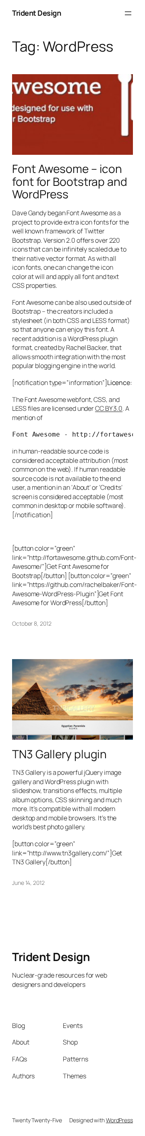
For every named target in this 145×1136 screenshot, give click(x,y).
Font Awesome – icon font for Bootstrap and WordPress (69, 181)
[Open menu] (128, 13)
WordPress (119, 1120)
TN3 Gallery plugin (59, 754)
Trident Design (36, 13)
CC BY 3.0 (108, 408)
